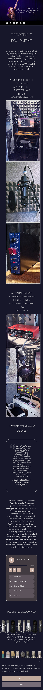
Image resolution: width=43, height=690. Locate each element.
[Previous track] (10, 570)
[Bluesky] (7, 23)
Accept (21, 678)
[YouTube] (24, 23)
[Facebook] (10, 23)
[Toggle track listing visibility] (32, 570)
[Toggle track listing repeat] (19, 570)
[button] (39, 661)
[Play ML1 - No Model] (11, 560)
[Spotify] (21, 23)
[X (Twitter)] (17, 23)
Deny (21, 684)
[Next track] (14, 570)
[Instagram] (14, 23)
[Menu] (36, 23)
